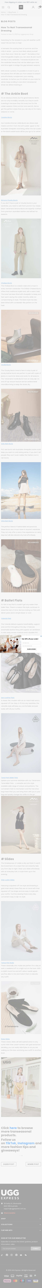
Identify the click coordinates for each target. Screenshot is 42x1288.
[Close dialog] (41, 636)
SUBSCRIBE (31, 649)
